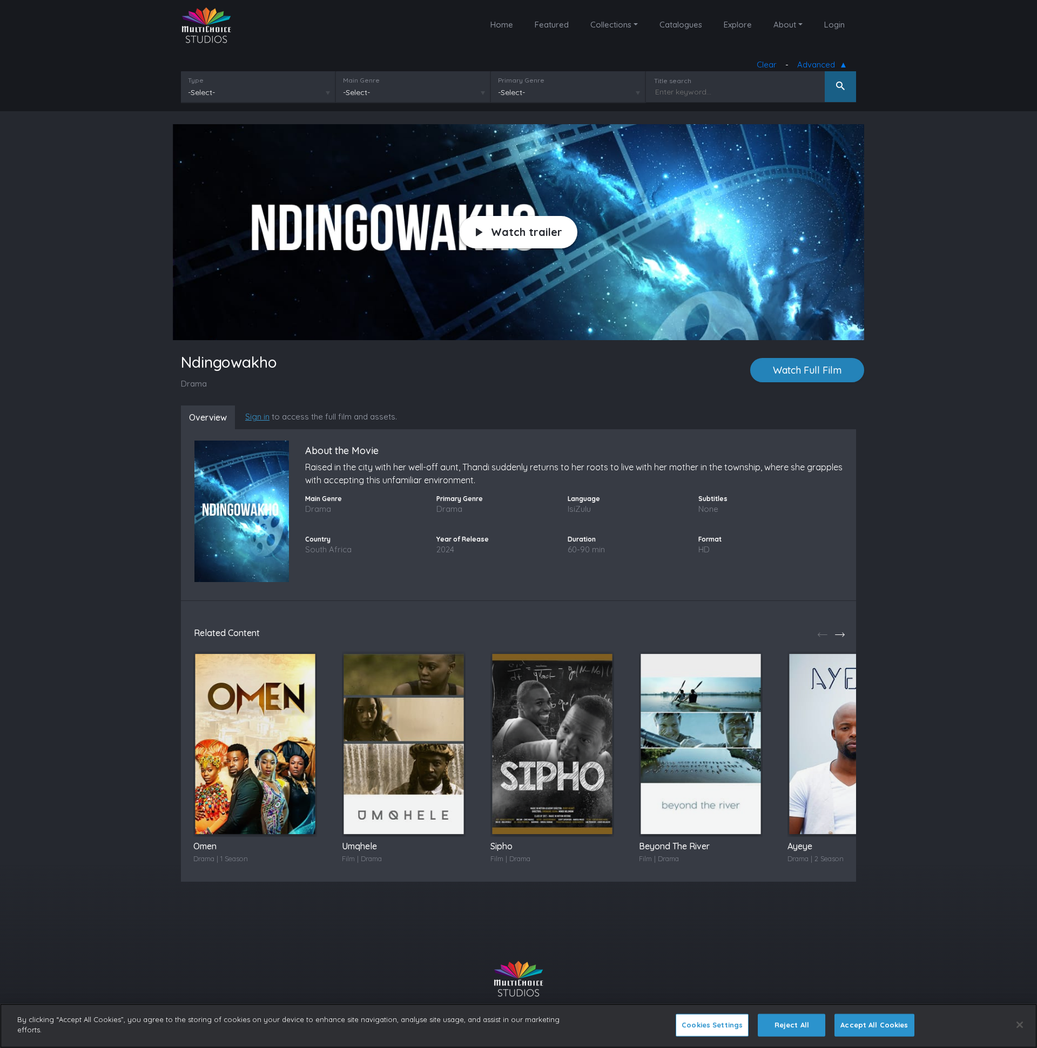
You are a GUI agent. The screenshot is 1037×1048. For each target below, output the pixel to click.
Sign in (257, 416)
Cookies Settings (712, 1024)
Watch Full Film (807, 370)
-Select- (201, 92)
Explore (738, 24)
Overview (208, 417)
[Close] (1020, 1025)
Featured (552, 24)
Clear (767, 64)
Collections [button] (610, 24)
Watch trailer (526, 232)
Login (834, 24)
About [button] (784, 24)
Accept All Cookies (874, 1024)
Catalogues (680, 24)
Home (501, 24)
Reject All (792, 1024)
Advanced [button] (818, 64)
